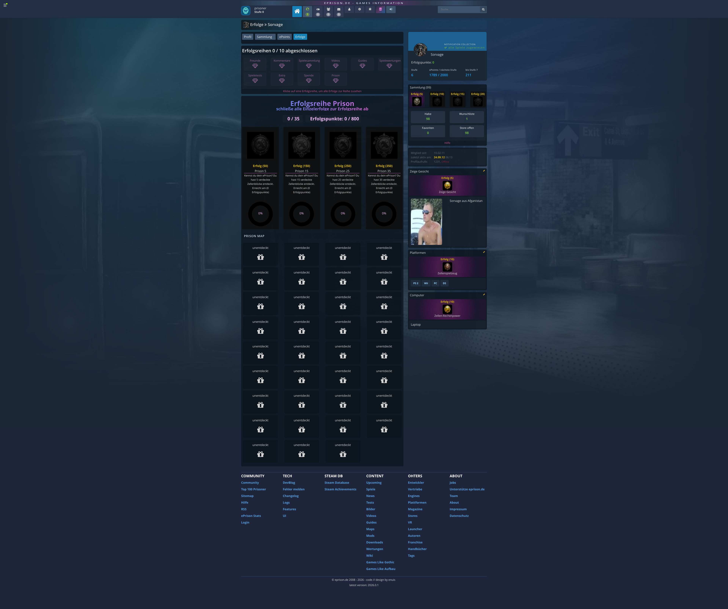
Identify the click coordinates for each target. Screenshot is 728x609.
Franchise (415, 542)
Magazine (415, 509)
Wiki (369, 555)
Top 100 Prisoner (253, 489)
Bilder (370, 509)
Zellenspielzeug (447, 273)
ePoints (284, 37)
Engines (414, 496)
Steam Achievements (340, 489)
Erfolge (300, 37)
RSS (243, 509)
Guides (371, 522)
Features (289, 509)
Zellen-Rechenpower (447, 316)
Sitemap (247, 496)
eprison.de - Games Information (364, 3)
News (370, 496)
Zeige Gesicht (447, 192)
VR (410, 522)
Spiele (370, 489)
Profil (247, 37)
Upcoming (374, 482)
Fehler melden (294, 489)
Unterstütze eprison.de (467, 489)
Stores (412, 516)
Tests (370, 502)
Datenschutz (459, 516)
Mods (370, 536)
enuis (391, 580)
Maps (370, 529)
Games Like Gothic (380, 562)
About (454, 502)
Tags (411, 555)
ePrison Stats (251, 516)
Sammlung (264, 37)
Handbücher (417, 549)
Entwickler (416, 482)
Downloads (374, 542)
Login (245, 522)
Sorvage (437, 54)
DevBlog (289, 482)
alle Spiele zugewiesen (466, 47)
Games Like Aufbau (380, 569)
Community (250, 482)
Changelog (291, 496)
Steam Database (337, 482)
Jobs (453, 482)
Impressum (458, 509)
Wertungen (374, 549)
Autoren (414, 536)
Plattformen (417, 502)
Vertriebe (415, 489)
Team (454, 496)
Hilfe (447, 143)
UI (284, 516)
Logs (286, 502)
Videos (371, 516)
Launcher (415, 529)
